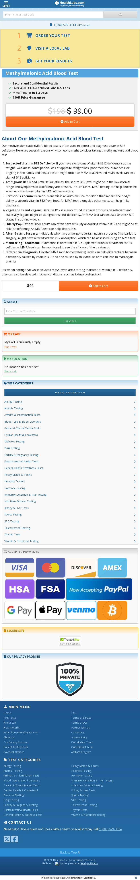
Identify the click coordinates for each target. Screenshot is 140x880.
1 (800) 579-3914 (71, 25)
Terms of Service (81, 717)
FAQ (73, 713)
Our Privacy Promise (16, 742)
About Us (9, 737)
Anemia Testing (13, 408)
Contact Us (77, 732)
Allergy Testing (13, 401)
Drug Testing (12, 448)
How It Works (12, 727)
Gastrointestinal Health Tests (21, 461)
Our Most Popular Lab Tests (69, 392)
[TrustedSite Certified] (70, 641)
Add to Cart (71, 122)
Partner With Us (80, 727)
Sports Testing (13, 514)
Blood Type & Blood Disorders (22, 421)
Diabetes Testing (14, 441)
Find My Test (70, 320)
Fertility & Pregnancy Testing (21, 455)
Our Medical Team (82, 742)
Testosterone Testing (17, 528)
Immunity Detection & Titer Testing (25, 494)
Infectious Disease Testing (20, 501)
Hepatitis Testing (14, 481)
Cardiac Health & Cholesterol (21, 435)
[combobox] (53, 14)
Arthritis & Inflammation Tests (22, 415)
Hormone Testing (14, 488)
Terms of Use (79, 722)
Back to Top (68, 852)
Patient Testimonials (16, 747)
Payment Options (14, 752)
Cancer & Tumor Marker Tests (22, 428)
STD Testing (11, 521)
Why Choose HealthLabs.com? (22, 732)
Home (7, 713)
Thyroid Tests (12, 534)
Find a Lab (10, 371)
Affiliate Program (81, 752)
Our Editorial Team (82, 747)
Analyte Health (89, 863)
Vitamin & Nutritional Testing (21, 541)
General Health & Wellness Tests (23, 468)
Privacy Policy (79, 737)
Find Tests (10, 347)
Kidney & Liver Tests (16, 508)
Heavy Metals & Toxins (18, 474)
